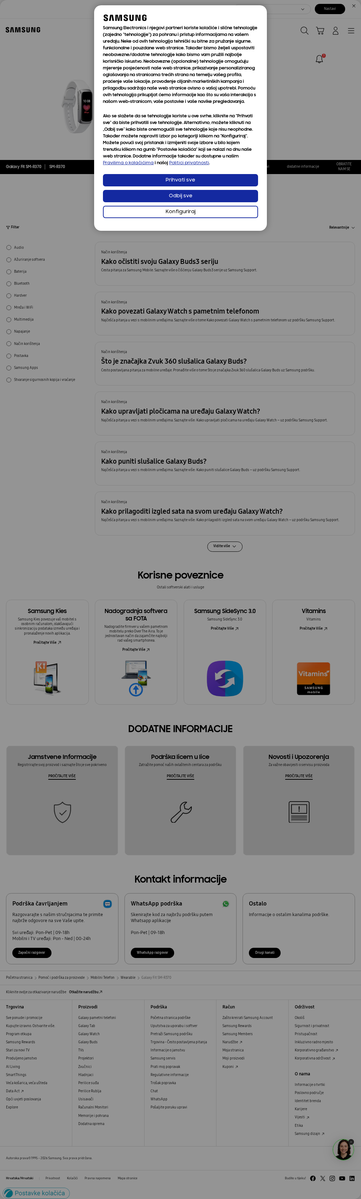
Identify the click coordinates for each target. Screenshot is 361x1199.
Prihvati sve (180, 180)
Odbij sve (180, 196)
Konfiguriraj (181, 212)
